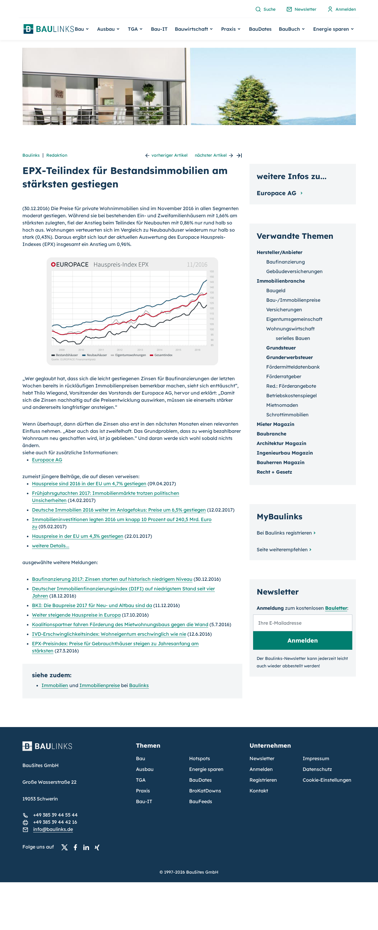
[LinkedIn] (87, 847)
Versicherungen (284, 309)
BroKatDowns (205, 791)
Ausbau (145, 769)
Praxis (143, 791)
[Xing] (98, 847)
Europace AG (47, 460)
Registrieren (263, 780)
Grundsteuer (281, 348)
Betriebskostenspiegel (291, 395)
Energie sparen (206, 769)
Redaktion (56, 155)
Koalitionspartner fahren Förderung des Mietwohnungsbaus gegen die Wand (120, 624)
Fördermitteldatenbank (293, 367)
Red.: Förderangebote (291, 386)
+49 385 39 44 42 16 (55, 822)
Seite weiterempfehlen (282, 549)
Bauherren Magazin (280, 462)
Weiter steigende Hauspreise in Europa (76, 615)
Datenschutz (317, 769)
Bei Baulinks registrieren (284, 533)
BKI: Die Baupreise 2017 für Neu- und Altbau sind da (92, 605)
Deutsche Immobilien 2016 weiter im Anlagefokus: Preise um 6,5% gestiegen (119, 510)
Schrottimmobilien (287, 415)
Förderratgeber (283, 376)
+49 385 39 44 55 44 (55, 815)
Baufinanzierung (285, 262)
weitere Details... (50, 546)
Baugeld (275, 290)
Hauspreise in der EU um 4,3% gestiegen (77, 536)
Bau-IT (159, 29)
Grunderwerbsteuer (289, 357)
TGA (141, 780)
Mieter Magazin (275, 424)
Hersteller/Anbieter (279, 252)
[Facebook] (77, 847)
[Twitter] (66, 847)
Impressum (316, 758)
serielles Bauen (293, 338)
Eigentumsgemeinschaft (294, 319)
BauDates (260, 29)
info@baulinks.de (53, 829)
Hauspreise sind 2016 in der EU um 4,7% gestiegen (89, 483)
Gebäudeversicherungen (294, 271)
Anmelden (261, 769)
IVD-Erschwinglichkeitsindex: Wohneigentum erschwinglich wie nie (109, 634)
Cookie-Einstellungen (327, 780)
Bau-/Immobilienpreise (293, 300)
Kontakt (259, 791)
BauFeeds (200, 801)
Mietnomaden (282, 405)
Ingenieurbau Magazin (285, 453)
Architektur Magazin (281, 443)
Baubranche (271, 434)
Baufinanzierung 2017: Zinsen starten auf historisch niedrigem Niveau (112, 579)
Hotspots (199, 758)
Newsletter (262, 758)
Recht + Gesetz (274, 472)
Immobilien (55, 685)
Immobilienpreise (99, 685)
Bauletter (336, 608)
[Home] (75, 749)
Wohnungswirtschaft (290, 329)
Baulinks (31, 155)
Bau (140, 758)
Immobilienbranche (281, 281)
